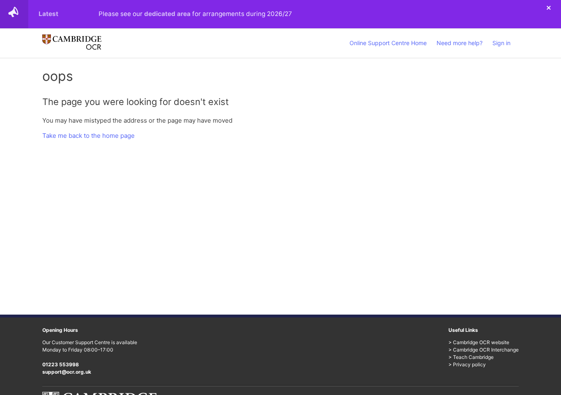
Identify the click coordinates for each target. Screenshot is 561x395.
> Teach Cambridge (471, 357)
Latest (48, 14)
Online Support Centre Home (388, 42)
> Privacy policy (467, 364)
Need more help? (460, 42)
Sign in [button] (501, 42)
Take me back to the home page (88, 135)
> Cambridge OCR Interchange (483, 350)
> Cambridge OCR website (478, 342)
